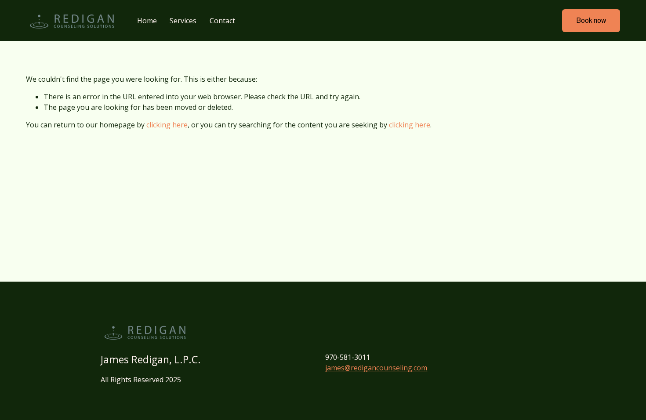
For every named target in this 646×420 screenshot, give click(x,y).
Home (147, 20)
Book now (591, 20)
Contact (222, 20)
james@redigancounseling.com (376, 368)
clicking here (167, 125)
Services (183, 20)
